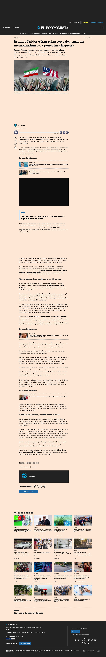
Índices (79, 33)
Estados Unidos (24, 467)
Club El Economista (36, 627)
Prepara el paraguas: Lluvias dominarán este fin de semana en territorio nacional (42, 600)
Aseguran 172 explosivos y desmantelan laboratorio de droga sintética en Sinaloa (23, 600)
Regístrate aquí (75, 631)
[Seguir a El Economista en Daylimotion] (95, 640)
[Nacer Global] (10, 639)
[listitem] (16, 132)
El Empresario (27, 627)
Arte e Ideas (76, 573)
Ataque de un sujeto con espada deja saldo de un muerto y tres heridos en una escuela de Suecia (63, 577)
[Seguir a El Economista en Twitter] (78, 640)
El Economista (19, 627)
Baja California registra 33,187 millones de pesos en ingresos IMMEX (61, 600)
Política (35, 527)
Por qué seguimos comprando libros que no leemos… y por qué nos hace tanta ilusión (82, 577)
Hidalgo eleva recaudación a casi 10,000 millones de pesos (82, 600)
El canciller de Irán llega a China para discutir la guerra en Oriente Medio (48, 396)
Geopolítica (17, 37)
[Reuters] (15, 125)
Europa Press (57, 558)
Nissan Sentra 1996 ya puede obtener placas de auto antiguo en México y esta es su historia (22, 554)
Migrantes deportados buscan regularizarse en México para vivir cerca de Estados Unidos (23, 577)
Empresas (56, 527)
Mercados (56, 550)
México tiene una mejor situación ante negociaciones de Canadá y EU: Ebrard (83, 530)
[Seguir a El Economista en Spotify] (88, 640)
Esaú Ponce (17, 558)
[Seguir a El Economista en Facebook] (75, 640)
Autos (15, 550)
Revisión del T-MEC (53, 33)
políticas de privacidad (85, 634)
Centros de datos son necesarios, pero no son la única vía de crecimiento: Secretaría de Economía (42, 577)
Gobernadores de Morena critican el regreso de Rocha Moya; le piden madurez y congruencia (43, 530)
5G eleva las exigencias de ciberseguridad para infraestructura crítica (60, 530)
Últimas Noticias (24, 33)
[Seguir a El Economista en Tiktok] (88, 642)
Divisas (84, 33)
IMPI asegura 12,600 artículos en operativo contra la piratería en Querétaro (42, 554)
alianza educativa (64, 33)
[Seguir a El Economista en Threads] (85, 642)
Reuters (23, 125)
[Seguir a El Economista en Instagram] (92, 640)
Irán (33, 467)
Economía (16, 527)
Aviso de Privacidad (19, 632)
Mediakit (15, 630)
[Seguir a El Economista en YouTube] (85, 640)
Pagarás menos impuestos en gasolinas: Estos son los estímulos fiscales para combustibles (23, 530)
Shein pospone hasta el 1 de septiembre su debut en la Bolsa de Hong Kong (62, 554)
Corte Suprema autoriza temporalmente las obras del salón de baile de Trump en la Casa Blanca (83, 554)
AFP (75, 558)
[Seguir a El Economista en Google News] (82, 642)
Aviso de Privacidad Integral (32, 632)
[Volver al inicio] (35, 624)
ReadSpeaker (56, 133)
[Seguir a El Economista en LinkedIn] (82, 640)
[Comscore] (88, 651)
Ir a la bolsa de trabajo (25, 643)
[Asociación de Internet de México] (98, 651)
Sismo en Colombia (42, 33)
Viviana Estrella (37, 558)
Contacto (42, 632)
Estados (35, 550)
